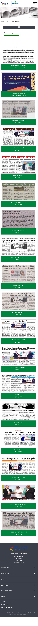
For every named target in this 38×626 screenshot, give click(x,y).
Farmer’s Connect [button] (6, 591)
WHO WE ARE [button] (5, 568)
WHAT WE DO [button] (5, 574)
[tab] (19, 568)
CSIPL (27, 614)
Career (3, 601)
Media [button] (3, 597)
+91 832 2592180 (19, 563)
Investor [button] (4, 580)
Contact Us (4, 604)
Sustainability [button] (5, 585)
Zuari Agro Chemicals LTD (18, 613)
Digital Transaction (7, 607)
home (2, 21)
